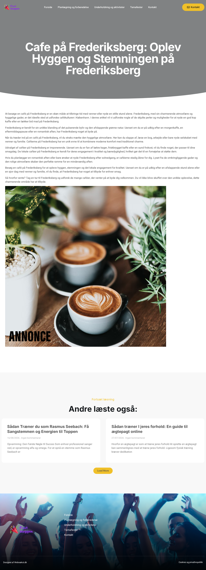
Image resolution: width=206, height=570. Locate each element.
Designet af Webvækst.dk (15, 562)
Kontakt (152, 7)
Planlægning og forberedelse (73, 7)
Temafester (136, 7)
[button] (103, 471)
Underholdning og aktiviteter (109, 7)
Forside (48, 7)
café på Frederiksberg (29, 168)
